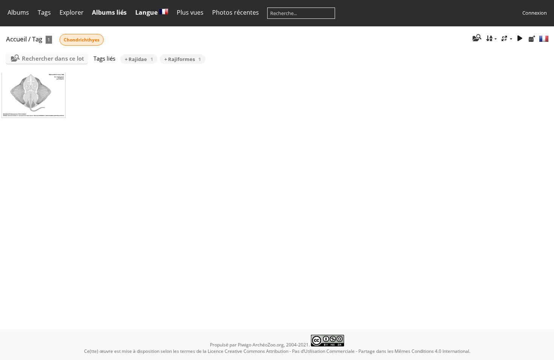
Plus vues (190, 12)
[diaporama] (519, 38)
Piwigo (244, 345)
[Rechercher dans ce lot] (476, 38)
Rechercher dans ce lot (53, 58)
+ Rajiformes (182, 59)
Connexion (534, 12)
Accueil (16, 39)
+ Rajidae (139, 59)
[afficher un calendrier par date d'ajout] (531, 38)
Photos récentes (235, 12)
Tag (37, 39)
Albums (18, 12)
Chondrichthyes (81, 40)
